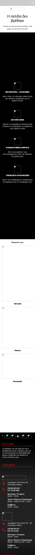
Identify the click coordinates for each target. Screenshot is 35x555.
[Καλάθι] (31, 9)
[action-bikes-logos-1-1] (17, 9)
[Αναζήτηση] (2, 2)
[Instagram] (3, 470)
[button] (32, 3)
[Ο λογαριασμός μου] (18, 3)
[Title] (14, 3)
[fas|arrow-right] (17, 106)
